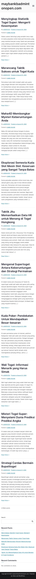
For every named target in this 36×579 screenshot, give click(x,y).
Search (3, 517)
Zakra (14, 576)
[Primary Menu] (33, 6)
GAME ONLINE (11, 32)
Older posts (6, 508)
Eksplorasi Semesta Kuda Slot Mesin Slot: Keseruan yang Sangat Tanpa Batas (18, 166)
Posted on (18, 29)
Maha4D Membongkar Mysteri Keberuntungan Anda (16, 117)
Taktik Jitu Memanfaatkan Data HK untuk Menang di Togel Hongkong (17, 554)
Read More (4, 60)
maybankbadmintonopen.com (20, 573)
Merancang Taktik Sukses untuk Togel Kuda (15, 538)
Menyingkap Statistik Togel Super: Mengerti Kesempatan (15, 22)
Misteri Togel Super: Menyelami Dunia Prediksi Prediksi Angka (18, 417)
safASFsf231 (6, 29)
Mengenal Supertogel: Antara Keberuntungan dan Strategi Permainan (16, 268)
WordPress (22, 576)
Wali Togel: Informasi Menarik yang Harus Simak (14, 368)
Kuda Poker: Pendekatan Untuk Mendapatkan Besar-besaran (17, 319)
